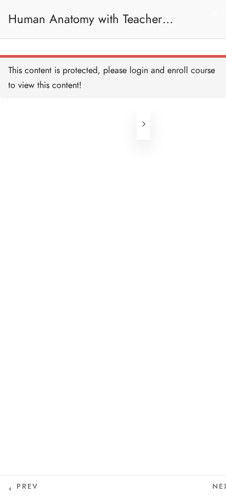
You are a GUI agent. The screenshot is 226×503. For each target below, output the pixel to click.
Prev (27, 486)
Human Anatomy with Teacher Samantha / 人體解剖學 (85, 24)
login (138, 70)
